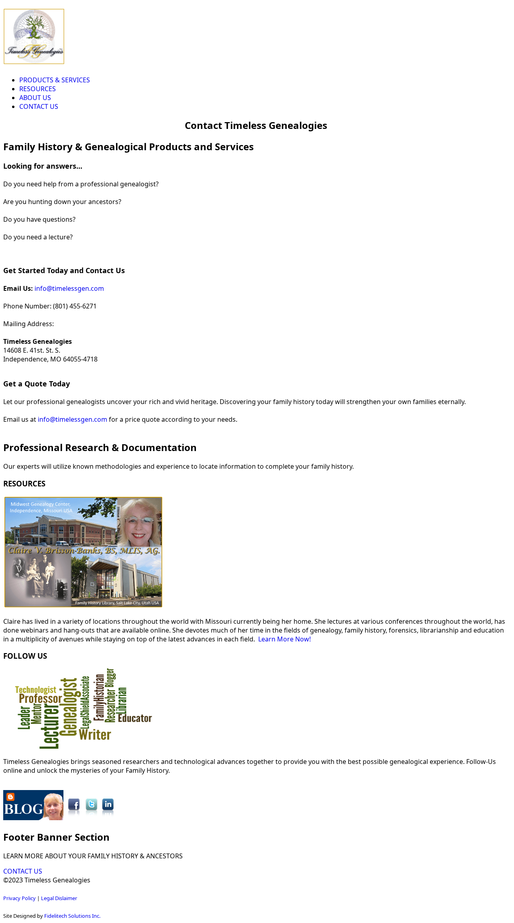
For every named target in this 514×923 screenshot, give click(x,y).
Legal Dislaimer (59, 898)
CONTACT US (38, 106)
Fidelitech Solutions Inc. (72, 915)
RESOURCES (37, 88)
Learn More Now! (284, 639)
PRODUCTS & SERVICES (54, 80)
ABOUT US (35, 97)
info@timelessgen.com (69, 288)
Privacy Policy (19, 898)
